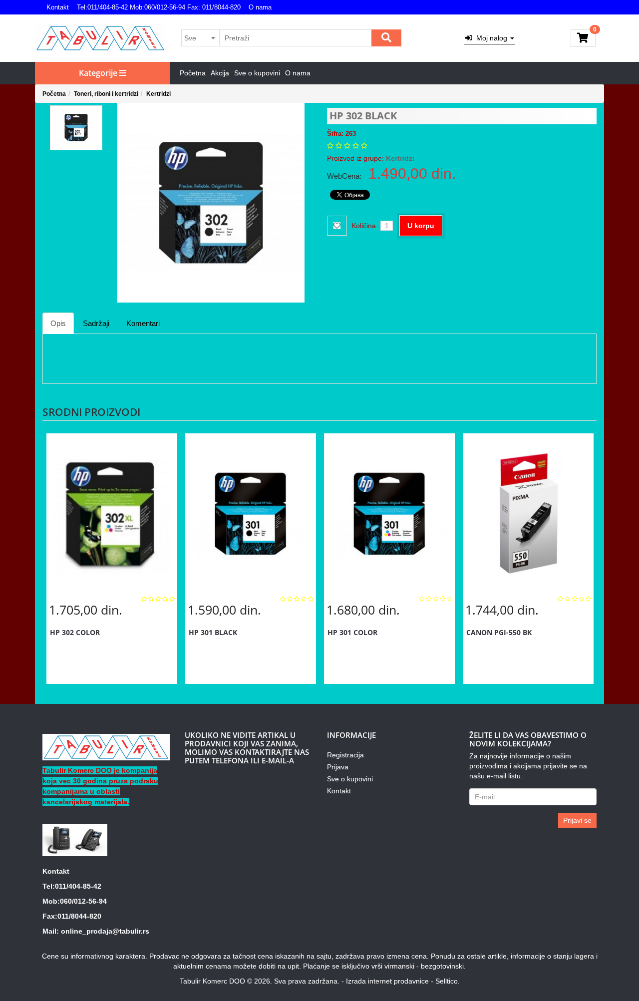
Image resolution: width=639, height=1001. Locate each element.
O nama (260, 7)
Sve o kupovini (257, 73)
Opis (58, 323)
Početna (193, 73)
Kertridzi (158, 93)
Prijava (337, 767)
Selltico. (447, 981)
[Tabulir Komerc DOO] (100, 38)
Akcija (220, 73)
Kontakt (57, 7)
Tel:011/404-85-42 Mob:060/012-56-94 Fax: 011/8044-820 (159, 7)
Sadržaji (96, 323)
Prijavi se (577, 820)
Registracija (345, 755)
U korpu (420, 226)
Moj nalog (490, 38)
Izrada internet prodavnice (387, 981)
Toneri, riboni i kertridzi (106, 93)
